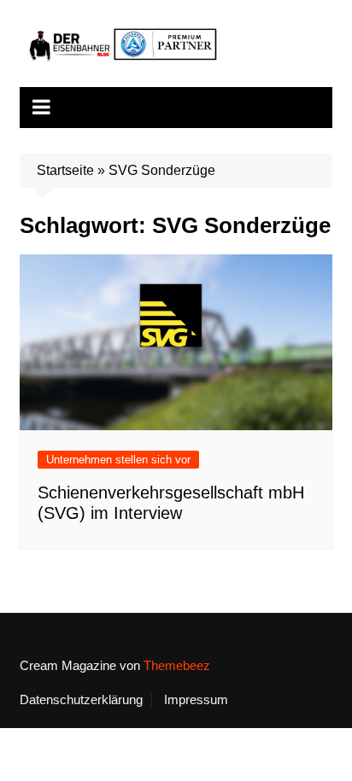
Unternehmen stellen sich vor (118, 459)
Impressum (196, 700)
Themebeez (177, 665)
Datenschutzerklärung (81, 700)
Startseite (65, 170)
